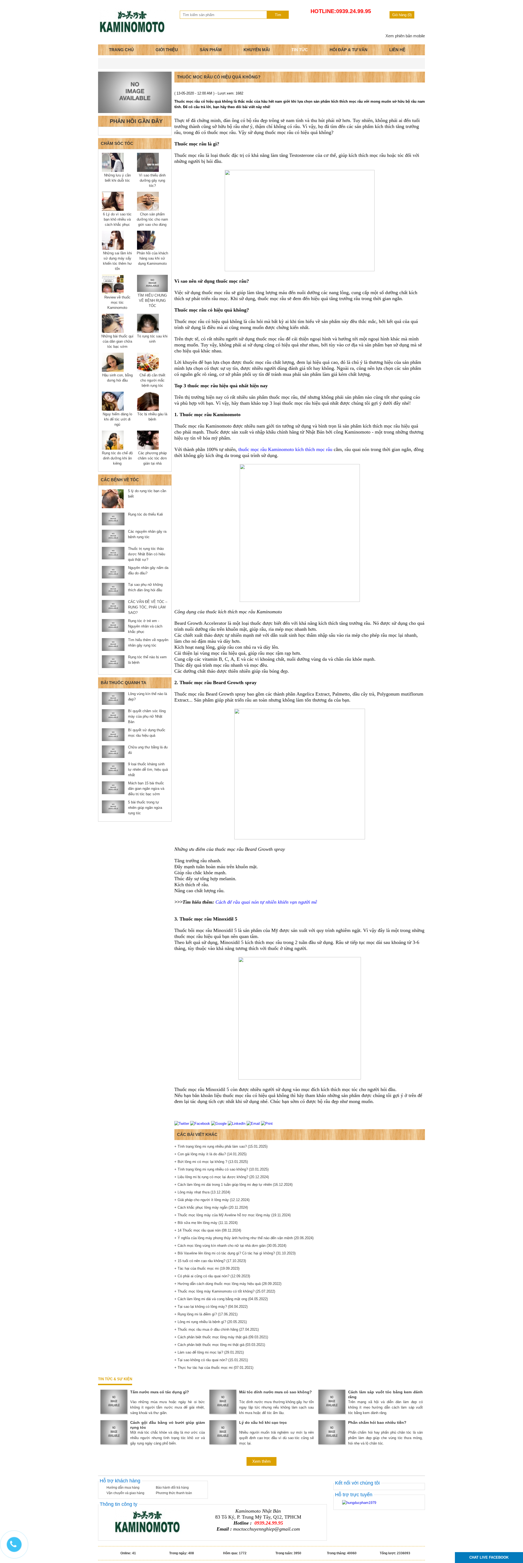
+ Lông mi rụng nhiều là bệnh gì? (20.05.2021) (210, 1322)
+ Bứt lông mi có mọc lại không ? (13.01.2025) (211, 1162)
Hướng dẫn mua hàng (123, 1487)
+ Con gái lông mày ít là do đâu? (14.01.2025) (210, 1154)
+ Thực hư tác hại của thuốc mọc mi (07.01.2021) (213, 1368)
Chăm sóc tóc (117, 143)
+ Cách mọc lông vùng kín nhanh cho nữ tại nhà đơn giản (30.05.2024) (230, 1246)
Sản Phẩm (211, 49)
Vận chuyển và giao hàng (125, 1493)
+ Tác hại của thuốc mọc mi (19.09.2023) (206, 1268)
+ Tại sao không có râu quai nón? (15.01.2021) (211, 1360)
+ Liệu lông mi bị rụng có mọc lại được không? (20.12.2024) (221, 1177)
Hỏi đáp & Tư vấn (348, 49)
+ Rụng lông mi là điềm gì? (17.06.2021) (206, 1314)
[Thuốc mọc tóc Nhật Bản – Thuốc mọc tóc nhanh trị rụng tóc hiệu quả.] (132, 33)
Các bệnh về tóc (120, 479)
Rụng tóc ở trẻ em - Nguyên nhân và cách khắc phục (145, 626)
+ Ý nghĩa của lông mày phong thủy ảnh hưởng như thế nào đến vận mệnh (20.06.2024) (244, 1238)
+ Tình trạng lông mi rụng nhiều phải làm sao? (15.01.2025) (220, 1146)
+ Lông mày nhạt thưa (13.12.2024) (202, 1192)
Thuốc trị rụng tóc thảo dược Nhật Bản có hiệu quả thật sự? (146, 554)
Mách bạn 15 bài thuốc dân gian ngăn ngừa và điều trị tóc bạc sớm (146, 788)
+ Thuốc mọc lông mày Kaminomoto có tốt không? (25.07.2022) (224, 1291)
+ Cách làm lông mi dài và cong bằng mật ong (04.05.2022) (221, 1299)
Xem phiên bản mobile (405, 35)
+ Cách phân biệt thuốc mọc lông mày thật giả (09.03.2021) (221, 1337)
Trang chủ (121, 49)
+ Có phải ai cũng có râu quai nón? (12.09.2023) (212, 1276)
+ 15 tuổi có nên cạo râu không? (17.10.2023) (210, 1261)
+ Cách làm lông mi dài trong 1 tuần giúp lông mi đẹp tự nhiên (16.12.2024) (233, 1185)
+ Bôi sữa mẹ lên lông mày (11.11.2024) (206, 1223)
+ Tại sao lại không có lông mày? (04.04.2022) (211, 1307)
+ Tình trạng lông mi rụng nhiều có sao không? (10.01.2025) (221, 1169)
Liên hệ (397, 49)
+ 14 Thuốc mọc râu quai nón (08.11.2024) (207, 1230)
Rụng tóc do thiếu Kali (145, 514)
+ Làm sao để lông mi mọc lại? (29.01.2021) (209, 1352)
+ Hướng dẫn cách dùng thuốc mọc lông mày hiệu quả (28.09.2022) (227, 1284)
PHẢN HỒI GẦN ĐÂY (136, 121)
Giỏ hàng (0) (402, 15)
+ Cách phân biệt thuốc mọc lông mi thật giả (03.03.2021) (219, 1345)
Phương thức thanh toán (174, 1493)
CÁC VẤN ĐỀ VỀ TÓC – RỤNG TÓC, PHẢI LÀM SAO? (147, 607)
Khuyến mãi (257, 49)
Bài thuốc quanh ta (123, 682)
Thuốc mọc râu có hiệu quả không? (218, 77)
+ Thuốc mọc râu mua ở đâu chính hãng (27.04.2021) (216, 1329)
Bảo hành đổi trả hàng (172, 1487)
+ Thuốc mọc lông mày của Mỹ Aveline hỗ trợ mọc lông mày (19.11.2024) (232, 1215)
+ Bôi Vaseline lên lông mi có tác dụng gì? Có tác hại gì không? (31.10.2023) (235, 1253)
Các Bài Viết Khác (197, 1134)
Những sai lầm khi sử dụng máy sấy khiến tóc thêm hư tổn (117, 261)
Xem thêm (261, 1461)
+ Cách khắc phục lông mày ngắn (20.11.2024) (211, 1207)
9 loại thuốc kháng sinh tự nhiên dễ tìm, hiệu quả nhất (148, 769)
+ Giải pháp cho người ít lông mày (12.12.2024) (212, 1200)
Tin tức (299, 49)
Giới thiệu (167, 49)
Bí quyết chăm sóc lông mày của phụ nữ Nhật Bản (147, 716)
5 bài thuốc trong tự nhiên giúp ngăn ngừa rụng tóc (145, 807)
